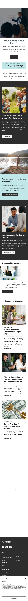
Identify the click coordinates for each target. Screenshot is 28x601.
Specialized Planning (7, 557)
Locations (4, 562)
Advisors (4, 560)
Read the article (7, 348)
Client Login (5, 572)
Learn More (20, 67)
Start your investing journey (10, 194)
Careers (4, 575)
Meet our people (8, 291)
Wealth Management (7, 555)
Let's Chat (14, 57)
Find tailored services (9, 252)
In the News (4, 565)
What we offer (7, 136)
